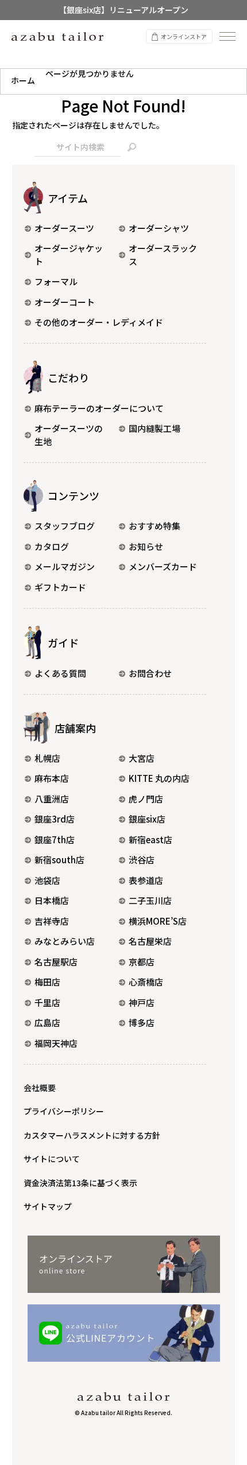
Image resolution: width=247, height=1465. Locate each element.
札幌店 (47, 758)
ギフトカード (60, 587)
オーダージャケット (68, 254)
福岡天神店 (56, 1043)
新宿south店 (59, 860)
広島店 (47, 1022)
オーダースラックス (163, 254)
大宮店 (142, 758)
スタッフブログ (64, 526)
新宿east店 (150, 839)
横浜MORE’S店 (158, 921)
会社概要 (40, 1087)
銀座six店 (147, 819)
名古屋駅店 (56, 962)
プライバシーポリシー (64, 1111)
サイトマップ (48, 1206)
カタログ (51, 546)
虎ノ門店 (146, 799)
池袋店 (47, 880)
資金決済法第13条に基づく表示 (80, 1183)
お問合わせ (150, 673)
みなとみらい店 (64, 941)
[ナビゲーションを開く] (227, 36)
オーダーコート (64, 302)
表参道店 (146, 880)
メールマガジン (64, 566)
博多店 (142, 1022)
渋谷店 (142, 860)
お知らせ (146, 546)
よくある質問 (60, 673)
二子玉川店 (150, 900)
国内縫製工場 (154, 428)
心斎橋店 (146, 982)
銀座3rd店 (54, 819)
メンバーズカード (163, 566)
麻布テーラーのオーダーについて (99, 408)
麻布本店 (51, 778)
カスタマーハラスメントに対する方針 (92, 1135)
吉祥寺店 (51, 921)
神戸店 (142, 1002)
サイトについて (52, 1158)
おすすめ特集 (154, 526)
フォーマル (56, 281)
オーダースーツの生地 (68, 434)
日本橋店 (51, 900)
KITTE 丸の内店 (159, 778)
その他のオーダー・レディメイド (98, 322)
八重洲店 (51, 799)
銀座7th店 (54, 839)
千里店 (47, 1002)
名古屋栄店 (150, 941)
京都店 (142, 962)
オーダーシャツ (159, 228)
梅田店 (47, 982)
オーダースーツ (64, 228)
